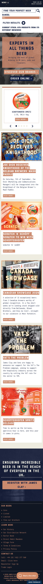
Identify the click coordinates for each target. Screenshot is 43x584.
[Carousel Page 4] (24, 126)
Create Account (36, 4)
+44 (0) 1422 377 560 (16, 557)
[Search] (38, 10)
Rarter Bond (8, 536)
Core (5, 510)
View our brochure (11, 520)
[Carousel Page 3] (21, 126)
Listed (6, 514)
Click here (12, 561)
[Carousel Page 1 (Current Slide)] (16, 126)
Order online (20, 79)
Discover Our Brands (20, 72)
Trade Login (6, 567)
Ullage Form (8, 542)
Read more (8, 196)
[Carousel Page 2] (19, 126)
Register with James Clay (22, 485)
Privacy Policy (10, 549)
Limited (6, 517)
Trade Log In (37, 2)
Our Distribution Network (14, 533)
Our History (8, 529)
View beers (21, 119)
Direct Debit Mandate (12, 539)
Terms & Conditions (12, 546)
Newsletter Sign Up (9, 564)
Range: (6, 14)
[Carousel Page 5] (26, 126)
